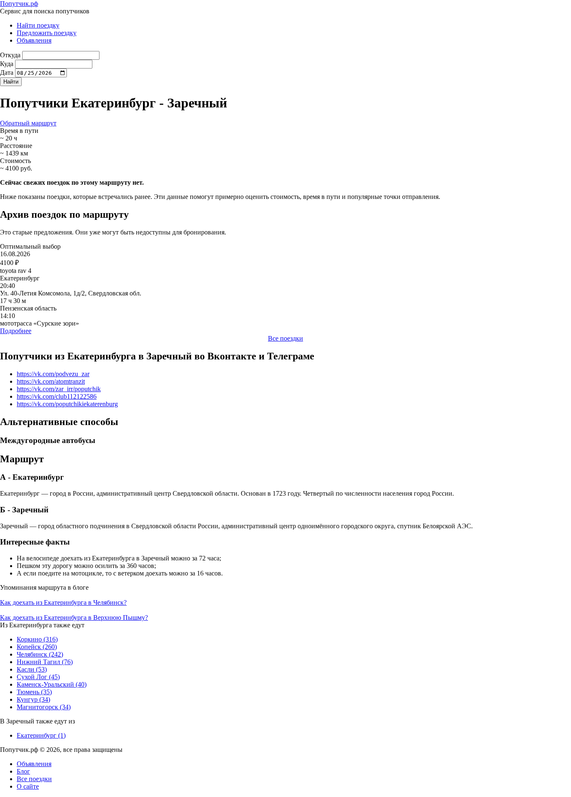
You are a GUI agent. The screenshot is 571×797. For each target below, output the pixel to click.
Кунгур (33, 699)
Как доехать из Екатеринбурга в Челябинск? (63, 602)
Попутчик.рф (19, 3)
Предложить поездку (46, 32)
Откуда (10, 55)
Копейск (37, 646)
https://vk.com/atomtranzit (51, 381)
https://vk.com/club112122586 (57, 396)
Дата (6, 72)
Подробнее (15, 330)
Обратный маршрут (28, 123)
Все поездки (285, 338)
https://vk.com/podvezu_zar (53, 373)
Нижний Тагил (45, 661)
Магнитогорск (44, 706)
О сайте (28, 786)
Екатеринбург (41, 735)
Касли (32, 669)
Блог (23, 771)
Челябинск (40, 654)
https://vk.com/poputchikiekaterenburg (67, 403)
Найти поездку (38, 25)
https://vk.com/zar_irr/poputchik (59, 388)
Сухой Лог (38, 676)
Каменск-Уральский (52, 684)
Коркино (37, 639)
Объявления (34, 40)
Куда (6, 63)
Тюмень (34, 691)
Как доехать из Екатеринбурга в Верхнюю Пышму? (74, 617)
